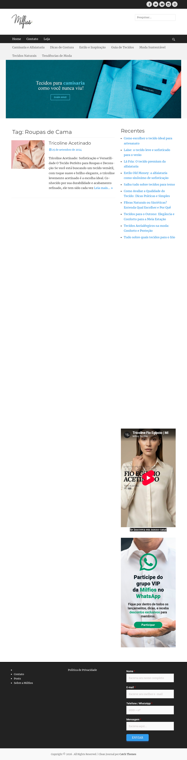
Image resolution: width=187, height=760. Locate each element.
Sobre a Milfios (23, 683)
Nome (130, 671)
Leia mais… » (103, 188)
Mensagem (133, 719)
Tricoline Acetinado (70, 143)
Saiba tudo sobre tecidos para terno (149, 184)
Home (16, 39)
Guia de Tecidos (122, 47)
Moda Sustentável (152, 47)
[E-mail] (155, 4)
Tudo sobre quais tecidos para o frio (149, 237)
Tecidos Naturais (24, 56)
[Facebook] (149, 4)
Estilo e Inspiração (92, 47)
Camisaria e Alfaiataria (28, 47)
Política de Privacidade (82, 670)
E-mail (131, 687)
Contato (32, 39)
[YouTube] (162, 4)
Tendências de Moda (57, 56)
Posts (17, 678)
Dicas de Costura (62, 47)
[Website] (175, 4)
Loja (47, 39)
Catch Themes (127, 754)
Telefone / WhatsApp (139, 703)
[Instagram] (168, 4)
